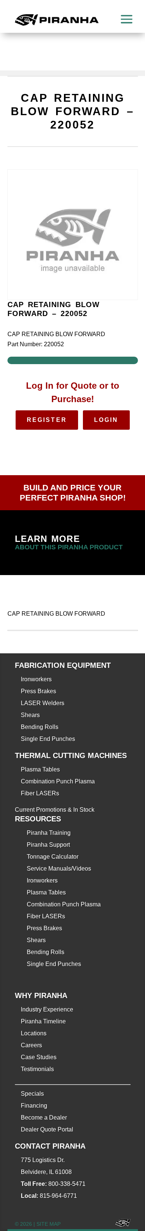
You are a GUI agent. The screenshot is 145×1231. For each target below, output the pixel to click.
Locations (33, 1033)
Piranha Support (48, 845)
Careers (31, 1045)
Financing (34, 1105)
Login (106, 420)
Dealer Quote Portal (47, 1129)
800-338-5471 (67, 1184)
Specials (32, 1093)
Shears (30, 715)
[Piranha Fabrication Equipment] (120, 1224)
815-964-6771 (58, 1196)
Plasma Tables (40, 769)
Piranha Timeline (43, 1021)
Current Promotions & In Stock (54, 810)
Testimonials (37, 1069)
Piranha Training (49, 833)
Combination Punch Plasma (58, 781)
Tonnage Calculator (52, 856)
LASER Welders (42, 703)
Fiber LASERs (40, 793)
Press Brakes (38, 691)
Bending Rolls (39, 727)
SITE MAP (48, 1224)
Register (47, 420)
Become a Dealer (44, 1117)
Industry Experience (47, 1009)
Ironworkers (36, 679)
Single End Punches (48, 739)
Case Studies (39, 1057)
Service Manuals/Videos (59, 868)
